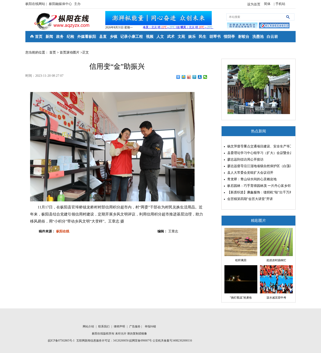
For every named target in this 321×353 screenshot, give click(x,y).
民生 (202, 36)
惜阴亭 (229, 36)
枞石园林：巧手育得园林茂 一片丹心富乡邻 (258, 186)
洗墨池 (258, 36)
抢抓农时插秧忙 (276, 260)
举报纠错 (150, 326)
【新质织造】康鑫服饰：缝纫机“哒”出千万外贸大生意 (258, 192)
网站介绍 (89, 326)
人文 (160, 36)
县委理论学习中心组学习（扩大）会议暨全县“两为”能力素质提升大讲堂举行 (258, 153)
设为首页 (253, 4)
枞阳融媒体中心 (61, 4)
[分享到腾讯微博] (194, 77)
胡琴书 (215, 36)
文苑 (181, 36)
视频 (149, 36)
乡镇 (113, 36)
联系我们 (104, 326)
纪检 (70, 36)
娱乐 (192, 36)
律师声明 (120, 326)
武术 (171, 36)
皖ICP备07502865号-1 (61, 340)
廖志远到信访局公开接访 (245, 159)
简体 (267, 4)
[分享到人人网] (200, 77)
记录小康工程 (131, 36)
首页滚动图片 (69, 52)
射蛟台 (243, 36)
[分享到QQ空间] (184, 77)
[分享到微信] (205, 77)
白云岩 (272, 36)
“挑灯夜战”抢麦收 (241, 297)
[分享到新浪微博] (189, 77)
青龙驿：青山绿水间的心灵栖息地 (252, 179)
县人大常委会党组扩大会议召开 (250, 172)
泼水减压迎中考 (276, 297)
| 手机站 (279, 4)
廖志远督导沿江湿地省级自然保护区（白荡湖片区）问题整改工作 (258, 166)
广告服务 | (135, 326)
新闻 (49, 36)
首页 (39, 36)
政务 (60, 36)
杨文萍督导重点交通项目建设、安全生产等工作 (258, 146)
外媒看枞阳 (86, 36)
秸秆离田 (241, 260)
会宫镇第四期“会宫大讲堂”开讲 (250, 199)
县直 (103, 36)
